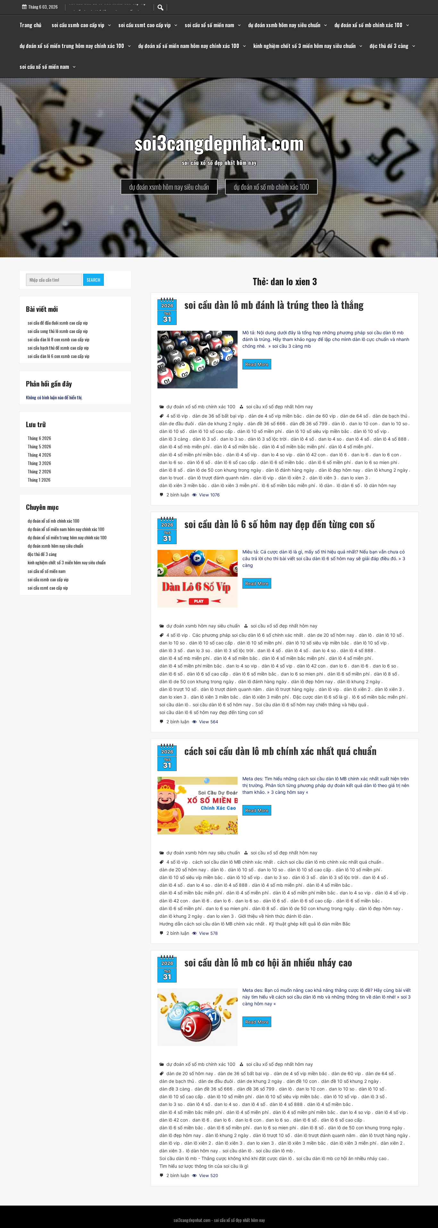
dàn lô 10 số (172, 431)
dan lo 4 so (329, 439)
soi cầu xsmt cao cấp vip (144, 25)
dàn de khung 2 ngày (220, 423)
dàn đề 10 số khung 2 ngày (350, 1081)
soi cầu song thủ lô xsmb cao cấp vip (58, 331)
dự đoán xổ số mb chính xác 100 (368, 25)
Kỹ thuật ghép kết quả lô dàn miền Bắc (309, 923)
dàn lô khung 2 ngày (386, 470)
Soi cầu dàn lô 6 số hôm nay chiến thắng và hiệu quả (311, 704)
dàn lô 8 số (170, 470)
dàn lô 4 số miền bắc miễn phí (293, 446)
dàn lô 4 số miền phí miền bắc (190, 454)
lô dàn (325, 485)
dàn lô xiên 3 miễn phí (234, 485)
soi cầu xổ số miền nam (209, 25)
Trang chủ (30, 25)
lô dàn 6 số (348, 485)
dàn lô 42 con (311, 454)
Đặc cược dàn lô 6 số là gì (320, 697)
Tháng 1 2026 (39, 479)
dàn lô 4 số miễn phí (350, 446)
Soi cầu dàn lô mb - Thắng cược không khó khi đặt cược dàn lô (225, 1158)
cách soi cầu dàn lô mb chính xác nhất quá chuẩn (280, 750)
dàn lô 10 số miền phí (259, 431)
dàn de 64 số (354, 416)
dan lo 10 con (363, 423)
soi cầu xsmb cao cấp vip (78, 25)
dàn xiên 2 (391, 1143)
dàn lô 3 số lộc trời (267, 439)
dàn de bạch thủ (390, 416)
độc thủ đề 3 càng (389, 46)
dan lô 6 (338, 454)
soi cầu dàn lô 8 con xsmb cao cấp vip (58, 339)
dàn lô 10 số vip (370, 431)
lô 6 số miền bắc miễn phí (288, 485)
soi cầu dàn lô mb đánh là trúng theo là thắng (274, 304)
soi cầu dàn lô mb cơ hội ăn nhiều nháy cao (268, 962)
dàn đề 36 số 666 (266, 423)
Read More (256, 364)
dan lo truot (171, 477)
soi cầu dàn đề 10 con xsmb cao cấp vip (107, 10)
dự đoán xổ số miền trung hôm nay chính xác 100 (72, 46)
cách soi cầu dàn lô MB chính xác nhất (232, 862)
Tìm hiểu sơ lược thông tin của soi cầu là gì (203, 1166)
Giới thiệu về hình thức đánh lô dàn (274, 916)
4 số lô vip (177, 416)
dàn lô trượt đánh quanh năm (218, 477)
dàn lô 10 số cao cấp (211, 431)
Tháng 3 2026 (39, 463)
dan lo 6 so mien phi (376, 462)
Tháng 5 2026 (39, 446)
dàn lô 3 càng (173, 439)
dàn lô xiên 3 (322, 477)
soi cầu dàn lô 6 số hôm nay (222, 704)
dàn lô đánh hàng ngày (290, 470)
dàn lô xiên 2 (291, 477)
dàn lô (338, 423)
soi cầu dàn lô (173, 704)
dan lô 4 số (357, 439)
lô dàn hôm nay (380, 485)
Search (93, 279)
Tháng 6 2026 (39, 438)
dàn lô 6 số (198, 462)
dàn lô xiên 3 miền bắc (183, 485)
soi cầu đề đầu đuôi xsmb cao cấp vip (58, 322)
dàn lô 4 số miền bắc (235, 446)
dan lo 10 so (394, 423)
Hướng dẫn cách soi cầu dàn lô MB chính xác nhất (212, 923)
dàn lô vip (263, 477)
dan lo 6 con (386, 454)
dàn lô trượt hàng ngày (290, 689)
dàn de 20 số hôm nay (330, 635)
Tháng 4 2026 (39, 454)
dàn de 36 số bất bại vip (218, 416)
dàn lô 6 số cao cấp (235, 462)
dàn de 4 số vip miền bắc (275, 416)
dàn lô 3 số (204, 439)
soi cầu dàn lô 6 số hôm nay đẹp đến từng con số (279, 524)
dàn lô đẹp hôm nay (339, 470)
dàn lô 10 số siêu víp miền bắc (317, 431)
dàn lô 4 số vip (241, 454)
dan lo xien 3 (354, 477)
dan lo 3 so (231, 439)
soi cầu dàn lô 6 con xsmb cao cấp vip (58, 356)
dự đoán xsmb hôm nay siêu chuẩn (284, 25)
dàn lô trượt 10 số (177, 689)
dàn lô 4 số (302, 439)
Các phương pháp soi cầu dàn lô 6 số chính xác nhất (247, 635)
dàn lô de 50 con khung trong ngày (224, 470)
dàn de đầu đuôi (176, 423)
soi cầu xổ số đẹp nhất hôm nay (279, 406)
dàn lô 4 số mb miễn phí (184, 446)
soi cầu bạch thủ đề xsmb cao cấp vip (58, 347)
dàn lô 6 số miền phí (329, 462)
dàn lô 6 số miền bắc (282, 462)
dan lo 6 (359, 454)
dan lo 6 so (170, 462)
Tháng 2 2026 (39, 471)
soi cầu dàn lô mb (274, 1150)
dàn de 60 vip (321, 416)
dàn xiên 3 (170, 1150)
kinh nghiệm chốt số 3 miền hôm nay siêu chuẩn (304, 46)
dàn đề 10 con (302, 1081)
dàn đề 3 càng (174, 1089)
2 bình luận (178, 495)
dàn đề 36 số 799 (308, 423)
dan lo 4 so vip (277, 454)
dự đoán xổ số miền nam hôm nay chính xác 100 (188, 46)
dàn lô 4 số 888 (390, 439)
